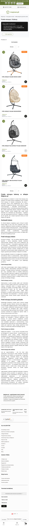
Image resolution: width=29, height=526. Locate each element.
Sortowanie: (14, 42)
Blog (2, 451)
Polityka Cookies (5, 469)
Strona (11, 46)
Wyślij (4, 506)
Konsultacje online (5, 429)
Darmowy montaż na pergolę (7, 431)
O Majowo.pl (4, 459)
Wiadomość (4, 502)
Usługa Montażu (4, 433)
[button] (14, 426)
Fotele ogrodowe (8, 34)
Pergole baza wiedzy (6, 435)
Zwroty (2, 445)
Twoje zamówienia (5, 478)
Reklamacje (4, 471)
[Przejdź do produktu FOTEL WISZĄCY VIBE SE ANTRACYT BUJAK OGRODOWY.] (14, 167)
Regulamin (3, 463)
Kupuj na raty (4, 439)
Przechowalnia (4, 482)
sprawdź (19, 3)
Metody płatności (5, 441)
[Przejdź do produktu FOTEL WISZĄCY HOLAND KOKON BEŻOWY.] (14, 98)
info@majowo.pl (22, 7)
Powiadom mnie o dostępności (25, 150)
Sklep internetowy (14, 519)
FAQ (2, 449)
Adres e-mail (4, 499)
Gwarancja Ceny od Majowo (7, 437)
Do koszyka (25, 81)
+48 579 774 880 (8, 7)
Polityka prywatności (5, 467)
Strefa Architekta (5, 461)
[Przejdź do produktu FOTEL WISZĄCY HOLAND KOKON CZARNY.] (14, 63)
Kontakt (3, 447)
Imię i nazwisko (4, 496)
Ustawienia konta (5, 480)
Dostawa (3, 443)
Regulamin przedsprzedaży (7, 465)
